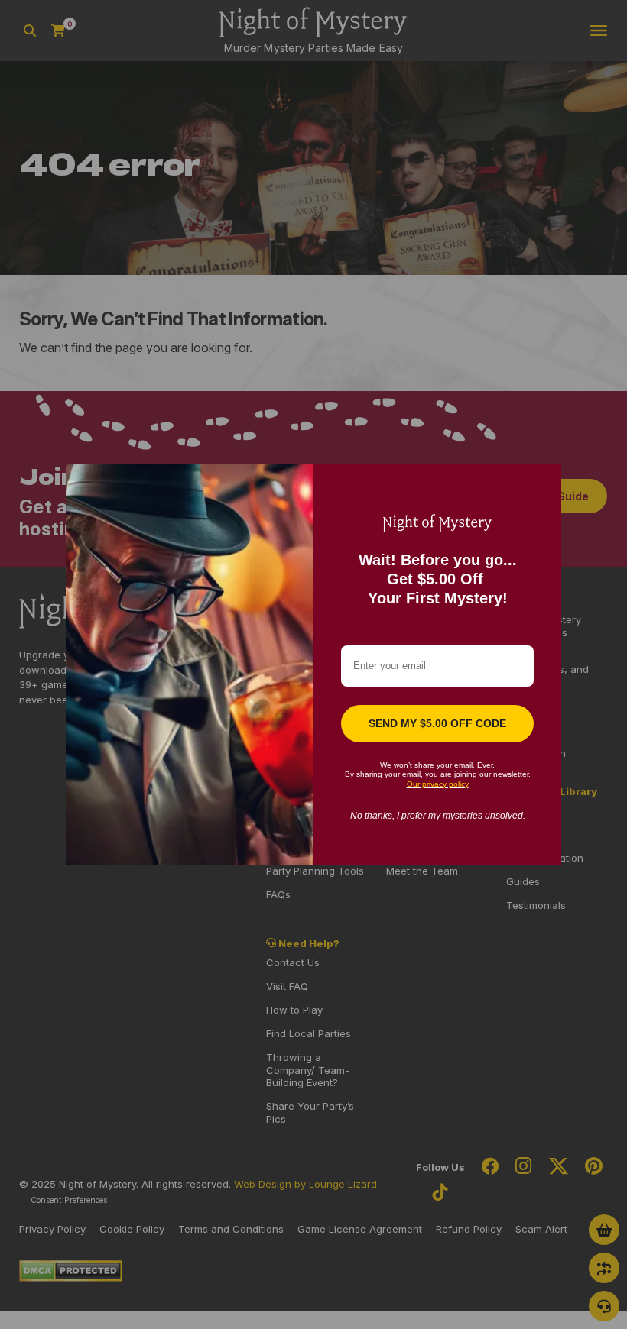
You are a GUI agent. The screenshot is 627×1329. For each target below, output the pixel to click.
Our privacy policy (438, 784)
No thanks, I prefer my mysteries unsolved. (437, 815)
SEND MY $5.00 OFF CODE (437, 723)
